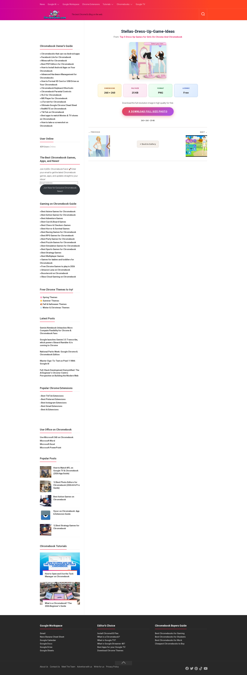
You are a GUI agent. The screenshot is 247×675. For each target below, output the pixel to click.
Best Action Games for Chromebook (58, 215)
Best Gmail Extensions (51, 406)
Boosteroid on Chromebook (54, 273)
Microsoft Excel (47, 444)
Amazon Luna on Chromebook (55, 270)
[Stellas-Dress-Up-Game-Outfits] (99, 155)
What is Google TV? (106, 640)
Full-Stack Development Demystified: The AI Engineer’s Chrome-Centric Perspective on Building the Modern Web (59, 373)
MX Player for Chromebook (54, 98)
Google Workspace (71, 4)
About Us (44, 667)
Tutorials (106, 4)
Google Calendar (48, 640)
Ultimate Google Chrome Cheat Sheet (59, 105)
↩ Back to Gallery (148, 144)
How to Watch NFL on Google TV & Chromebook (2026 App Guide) (65, 471)
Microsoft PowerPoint (50, 447)
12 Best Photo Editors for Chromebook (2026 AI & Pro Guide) (66, 485)
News (42, 4)
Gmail (42, 633)
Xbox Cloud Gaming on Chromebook (58, 277)
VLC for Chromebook (51, 95)
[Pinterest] (196, 668)
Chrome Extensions (91, 4)
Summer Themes (51, 301)
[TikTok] (201, 668)
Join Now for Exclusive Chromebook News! (59, 189)
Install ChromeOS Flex (107, 633)
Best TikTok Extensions (52, 396)
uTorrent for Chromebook (53, 102)
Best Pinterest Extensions (53, 399)
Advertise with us (84, 667)
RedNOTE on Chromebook (53, 109)
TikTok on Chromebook (52, 112)
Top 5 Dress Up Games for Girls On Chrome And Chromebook (151, 37)
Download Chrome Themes (110, 650)
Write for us (99, 667)
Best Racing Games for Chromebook (58, 232)
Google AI (52, 4)
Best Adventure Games (52, 218)
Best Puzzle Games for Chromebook (58, 242)
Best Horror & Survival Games (55, 229)
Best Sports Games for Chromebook (58, 249)
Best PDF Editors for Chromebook (57, 64)
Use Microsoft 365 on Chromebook (56, 437)
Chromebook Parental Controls (56, 91)
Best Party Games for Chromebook (58, 239)
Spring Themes (50, 297)
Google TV (140, 4)
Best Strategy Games (51, 253)
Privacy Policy (112, 667)
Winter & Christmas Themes (56, 307)
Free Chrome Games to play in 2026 (58, 266)
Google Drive (46, 647)
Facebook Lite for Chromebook (56, 57)
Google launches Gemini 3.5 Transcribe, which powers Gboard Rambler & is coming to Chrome (59, 342)
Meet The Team (68, 667)
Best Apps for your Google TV (111, 647)
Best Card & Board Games (53, 222)
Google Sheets (47, 650)
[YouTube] (205, 668)
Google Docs (46, 644)
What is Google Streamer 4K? (111, 644)
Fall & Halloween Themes (55, 304)
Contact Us (55, 667)
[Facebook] (187, 668)
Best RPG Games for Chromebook (57, 235)
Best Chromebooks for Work (168, 640)
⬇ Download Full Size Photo (147, 111)
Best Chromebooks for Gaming (170, 633)
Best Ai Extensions (50, 409)
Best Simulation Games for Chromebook (60, 246)
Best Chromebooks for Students (170, 637)
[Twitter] (191, 668)
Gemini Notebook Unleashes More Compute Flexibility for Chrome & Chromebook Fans (56, 330)
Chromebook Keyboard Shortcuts (57, 88)
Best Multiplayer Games (52, 256)
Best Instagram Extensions (54, 403)
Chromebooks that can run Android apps (60, 54)
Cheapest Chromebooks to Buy (169, 644)
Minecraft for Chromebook (54, 60)
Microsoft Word (47, 441)
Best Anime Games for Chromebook (58, 211)
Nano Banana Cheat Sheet (52, 637)
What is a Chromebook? (108, 637)
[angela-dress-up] (196, 155)
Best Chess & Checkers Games (56, 225)
